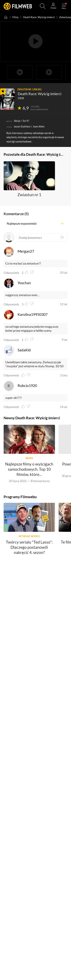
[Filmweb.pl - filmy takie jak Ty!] (18, 6)
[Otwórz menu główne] (63, 6)
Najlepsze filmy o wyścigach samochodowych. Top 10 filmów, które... (29, 469)
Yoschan (24, 283)
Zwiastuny (65, 17)
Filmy (15, 17)
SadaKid (24, 350)
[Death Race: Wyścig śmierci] (7, 99)
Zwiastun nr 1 (29, 194)
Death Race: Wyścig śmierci (39, 17)
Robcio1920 (27, 385)
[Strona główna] (6, 17)
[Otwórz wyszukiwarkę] (42, 6)
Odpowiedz (11, 272)
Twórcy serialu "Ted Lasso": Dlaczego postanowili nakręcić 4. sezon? (29, 547)
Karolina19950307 (32, 314)
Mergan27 (26, 251)
